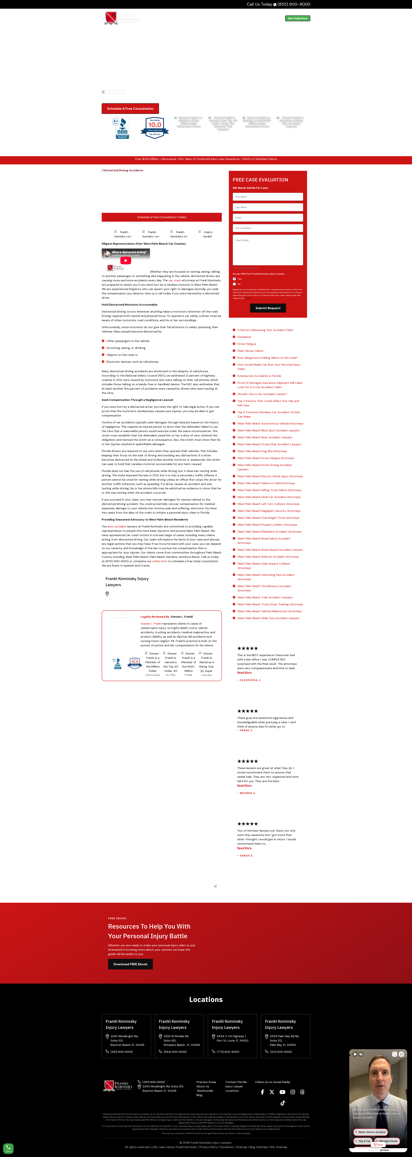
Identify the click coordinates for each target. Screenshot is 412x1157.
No (239, 284)
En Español (273, 18)
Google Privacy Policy (214, 1133)
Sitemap (241, 1147)
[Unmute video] (355, 1054)
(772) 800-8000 (228, 1052)
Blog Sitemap (258, 1147)
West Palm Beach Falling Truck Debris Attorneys (269, 490)
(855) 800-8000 (294, 4)
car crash (175, 280)
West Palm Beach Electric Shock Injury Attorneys (270, 476)
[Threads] (302, 1093)
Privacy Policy (208, 1147)
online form (159, 561)
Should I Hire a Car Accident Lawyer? (262, 394)
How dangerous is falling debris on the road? (268, 358)
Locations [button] (207, 18)
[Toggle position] (394, 1054)
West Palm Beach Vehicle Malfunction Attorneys (270, 611)
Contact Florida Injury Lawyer (236, 1084)
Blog (260, 18)
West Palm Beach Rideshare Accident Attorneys (270, 532)
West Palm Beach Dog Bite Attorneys (262, 451)
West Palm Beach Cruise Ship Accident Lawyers (269, 444)
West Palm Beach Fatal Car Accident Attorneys (269, 497)
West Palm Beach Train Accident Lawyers (265, 597)
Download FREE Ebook (130, 964)
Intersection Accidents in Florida (259, 376)
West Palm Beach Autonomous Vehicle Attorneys (270, 423)
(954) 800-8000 (175, 1052)
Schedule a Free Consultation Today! (161, 217)
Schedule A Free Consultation (130, 108)
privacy (248, 298)
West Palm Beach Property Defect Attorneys (267, 525)
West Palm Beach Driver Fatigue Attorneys (266, 458)
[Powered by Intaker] (384, 1150)
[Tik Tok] (283, 1104)
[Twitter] (271, 1093)
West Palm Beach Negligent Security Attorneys (269, 511)
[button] (197, 18)
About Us (226, 18)
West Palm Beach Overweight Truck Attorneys (268, 518)
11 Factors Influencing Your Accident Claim (265, 330)
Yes (240, 278)
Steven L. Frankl (151, 624)
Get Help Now (297, 18)
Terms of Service (236, 1133)
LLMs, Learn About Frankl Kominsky (173, 1147)
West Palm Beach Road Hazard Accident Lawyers (270, 550)
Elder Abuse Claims (250, 351)
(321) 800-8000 (281, 1052)
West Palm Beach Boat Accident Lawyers (265, 437)
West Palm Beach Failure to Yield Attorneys (266, 483)
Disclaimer (244, 337)
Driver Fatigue (247, 344)
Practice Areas (185, 18)
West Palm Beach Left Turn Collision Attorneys (269, 504)
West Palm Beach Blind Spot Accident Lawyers (269, 430)
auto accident (117, 526)
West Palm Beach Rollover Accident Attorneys (268, 557)
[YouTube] (282, 1093)
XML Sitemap (278, 1147)
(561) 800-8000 (122, 1052)
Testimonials (246, 18)
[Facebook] (262, 1093)
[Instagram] (292, 1093)
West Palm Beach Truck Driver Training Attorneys (270, 604)
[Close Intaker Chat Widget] (401, 1054)
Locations (232, 1091)
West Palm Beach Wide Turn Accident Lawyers (269, 618)
